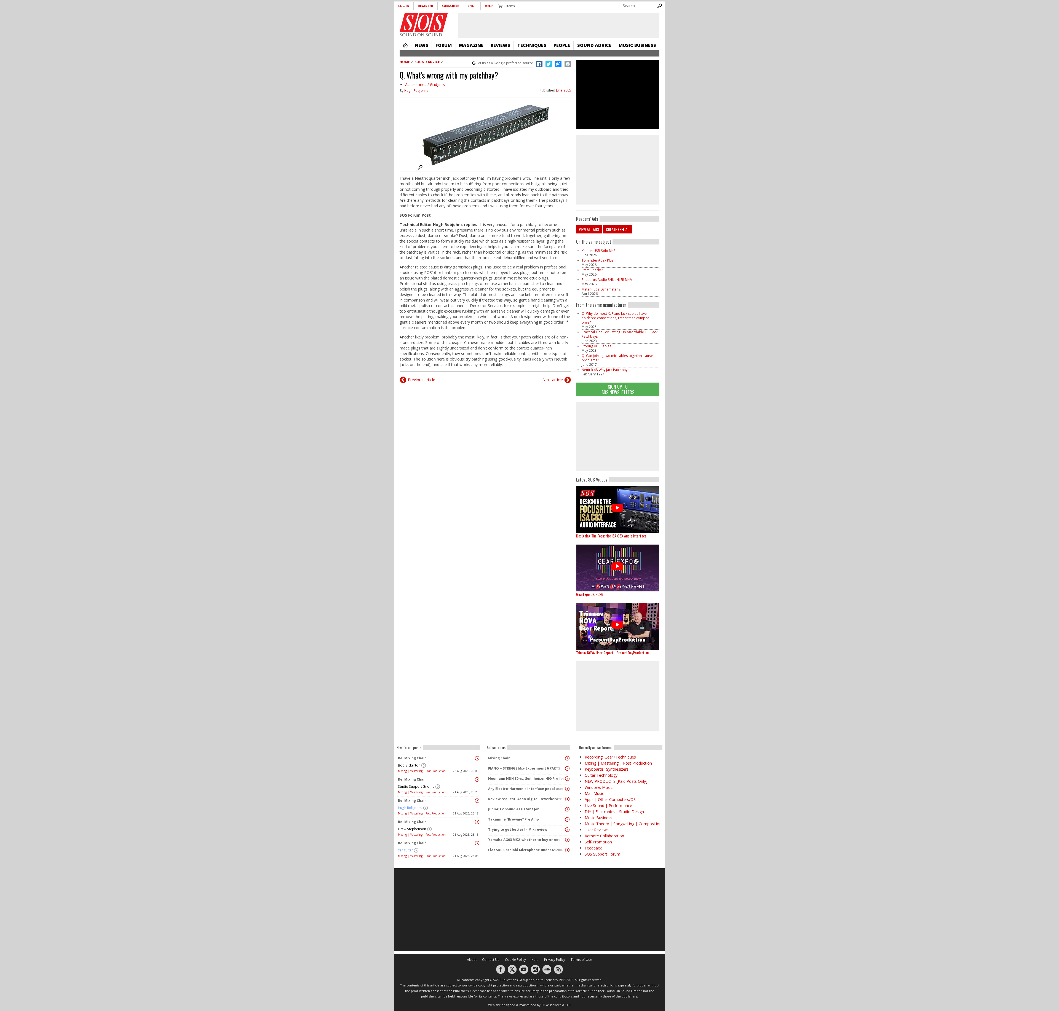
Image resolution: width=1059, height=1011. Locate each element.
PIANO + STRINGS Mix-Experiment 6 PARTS (524, 768)
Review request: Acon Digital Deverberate (525, 799)
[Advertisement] (617, 436)
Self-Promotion (598, 842)
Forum (443, 45)
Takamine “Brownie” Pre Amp (513, 819)
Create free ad (618, 229)
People (561, 45)
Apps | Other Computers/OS (610, 799)
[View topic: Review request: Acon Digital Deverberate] (567, 799)
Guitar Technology (601, 775)
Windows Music (599, 787)
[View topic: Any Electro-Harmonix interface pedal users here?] (567, 788)
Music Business (637, 45)
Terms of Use (581, 959)
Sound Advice (594, 45)
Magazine (471, 45)
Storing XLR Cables (596, 346)
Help (489, 6)
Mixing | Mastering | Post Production (422, 771)
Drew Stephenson (412, 829)
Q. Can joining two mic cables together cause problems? (617, 357)
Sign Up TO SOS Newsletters (617, 389)
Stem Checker (592, 270)
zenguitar (405, 850)
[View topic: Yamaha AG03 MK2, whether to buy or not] (567, 839)
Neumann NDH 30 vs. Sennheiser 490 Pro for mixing (527, 778)
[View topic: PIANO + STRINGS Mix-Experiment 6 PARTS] (567, 768)
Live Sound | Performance (608, 805)
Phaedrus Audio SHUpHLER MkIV (607, 279)
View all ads (589, 229)
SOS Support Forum (602, 854)
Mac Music (594, 793)
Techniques (531, 45)
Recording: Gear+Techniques (610, 757)
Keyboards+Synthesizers (607, 769)
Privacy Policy (554, 959)
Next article (552, 379)
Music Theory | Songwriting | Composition (623, 823)
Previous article (421, 379)
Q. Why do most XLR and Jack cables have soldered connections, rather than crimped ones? (615, 318)
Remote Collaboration (604, 835)
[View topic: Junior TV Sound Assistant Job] (567, 809)
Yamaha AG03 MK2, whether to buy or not (524, 839)
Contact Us (490, 959)
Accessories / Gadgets (425, 84)
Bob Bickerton (409, 765)
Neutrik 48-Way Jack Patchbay (604, 369)
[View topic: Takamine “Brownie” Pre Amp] (567, 819)
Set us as (505, 63)
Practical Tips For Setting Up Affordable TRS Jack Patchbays (619, 334)
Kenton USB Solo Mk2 (598, 250)
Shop (471, 6)
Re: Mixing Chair (412, 758)
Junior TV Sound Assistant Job (513, 809)
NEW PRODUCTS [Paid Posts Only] (616, 781)
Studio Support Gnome (416, 786)
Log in (403, 6)
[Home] (424, 22)
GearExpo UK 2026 (589, 594)
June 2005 (563, 90)
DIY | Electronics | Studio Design (614, 811)
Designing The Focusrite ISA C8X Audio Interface (611, 536)
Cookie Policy (515, 959)
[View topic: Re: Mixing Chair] (477, 758)
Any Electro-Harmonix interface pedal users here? (527, 788)
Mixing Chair (499, 758)
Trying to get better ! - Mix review (517, 829)
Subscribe (450, 6)
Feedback (593, 848)
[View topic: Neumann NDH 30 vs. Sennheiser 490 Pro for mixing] (567, 778)
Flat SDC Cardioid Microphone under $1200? (525, 850)
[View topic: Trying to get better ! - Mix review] (567, 829)
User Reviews (597, 829)
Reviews (500, 45)
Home (405, 45)
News (421, 45)
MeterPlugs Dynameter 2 (601, 289)
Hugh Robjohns (416, 90)
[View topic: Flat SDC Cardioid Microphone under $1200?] (567, 850)
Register (425, 6)
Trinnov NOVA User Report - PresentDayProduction (612, 652)
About (472, 959)
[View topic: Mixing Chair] (567, 758)
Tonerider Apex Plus (598, 260)
